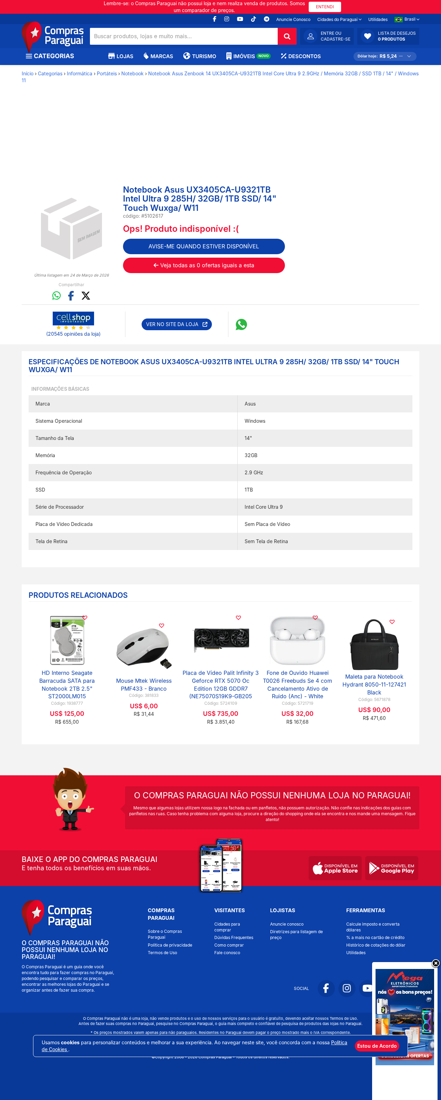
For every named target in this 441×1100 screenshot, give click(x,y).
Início (27, 73)
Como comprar (229, 945)
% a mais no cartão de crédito (375, 937)
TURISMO (204, 56)
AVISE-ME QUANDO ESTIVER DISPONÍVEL (203, 246)
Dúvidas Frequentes (233, 937)
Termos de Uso (162, 952)
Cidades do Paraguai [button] (338, 19)
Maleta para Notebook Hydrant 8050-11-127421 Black (374, 684)
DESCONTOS (304, 56)
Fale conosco (227, 952)
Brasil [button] (410, 19)
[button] (388, 36)
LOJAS (125, 56)
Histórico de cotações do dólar (376, 945)
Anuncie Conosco (293, 19)
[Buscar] (287, 36)
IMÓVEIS (251, 56)
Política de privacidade (170, 945)
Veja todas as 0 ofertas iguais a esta (206, 265)
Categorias (50, 73)
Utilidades (378, 19)
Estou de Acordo (377, 1046)
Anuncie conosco (287, 924)
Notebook (132, 73)
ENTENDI (325, 6)
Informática (79, 73)
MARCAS (162, 56)
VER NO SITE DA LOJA (174, 324)
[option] (71, 228)
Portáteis (107, 73)
